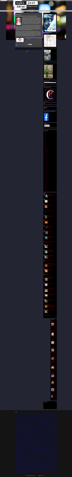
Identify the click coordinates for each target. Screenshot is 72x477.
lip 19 (46, 167)
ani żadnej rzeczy (48, 463)
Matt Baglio (37, 450)
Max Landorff (53, 450)
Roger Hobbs (30, 456)
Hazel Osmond (30, 439)
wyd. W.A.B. (40, 470)
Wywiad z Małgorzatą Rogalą (19, 463)
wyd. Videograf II (34, 470)
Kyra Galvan (26, 446)
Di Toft (52, 435)
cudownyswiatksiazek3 (48, 236)
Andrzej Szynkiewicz (31, 431)
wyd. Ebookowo (36, 466)
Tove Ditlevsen (37, 460)
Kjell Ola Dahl (22, 445)
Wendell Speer (37, 461)
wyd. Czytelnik (21, 466)
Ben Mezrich (43, 433)
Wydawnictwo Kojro (20, 462)
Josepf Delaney (30, 443)
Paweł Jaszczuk (16, 454)
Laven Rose (37, 446)
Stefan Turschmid (37, 458)
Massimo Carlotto (27, 450)
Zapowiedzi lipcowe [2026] (55, 396)
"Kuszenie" (37, 418)
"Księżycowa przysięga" (28, 418)
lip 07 (46, 178)
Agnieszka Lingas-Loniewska (43, 429)
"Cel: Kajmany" (19, 413)
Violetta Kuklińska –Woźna (17, 461)
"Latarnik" (44, 418)
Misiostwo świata (38, 452)
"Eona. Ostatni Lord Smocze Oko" (52, 415)
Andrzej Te (34, 431)
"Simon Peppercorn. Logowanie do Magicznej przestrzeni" (29, 422)
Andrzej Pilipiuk (28, 431)
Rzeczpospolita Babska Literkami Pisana (50, 456)
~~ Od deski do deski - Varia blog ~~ (49, 255)
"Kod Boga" (23, 417)
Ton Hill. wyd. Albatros (34, 460)
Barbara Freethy (27, 433)
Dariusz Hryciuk (35, 435)
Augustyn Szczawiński (21, 433)
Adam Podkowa (54, 428)
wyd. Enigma (42, 466)
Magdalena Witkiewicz (19, 448)
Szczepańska (17, 459)
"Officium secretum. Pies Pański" (37, 420)
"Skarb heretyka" (39, 422)
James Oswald (40, 441)
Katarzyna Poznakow (55, 444)
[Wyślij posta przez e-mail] (27, 44)
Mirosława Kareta (35, 452)
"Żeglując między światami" (26, 428)
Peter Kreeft (44, 454)
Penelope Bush (39, 454)
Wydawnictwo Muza (30, 462)
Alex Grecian (25, 430)
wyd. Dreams (34, 466)
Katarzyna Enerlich (37, 444)
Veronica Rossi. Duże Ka (54, 460)
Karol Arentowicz (55, 443)
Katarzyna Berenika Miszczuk (27, 444)
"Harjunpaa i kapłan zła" (54, 416)
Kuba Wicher (23, 446)
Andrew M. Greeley (18, 431)
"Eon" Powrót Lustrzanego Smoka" (39, 415)
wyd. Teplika (19, 470)
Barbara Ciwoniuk (24, 433)
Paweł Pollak (30, 454)
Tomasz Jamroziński (18, 460)
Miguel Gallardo (19, 452)
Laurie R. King (34, 446)
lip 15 (46, 170)
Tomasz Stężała (30, 460)
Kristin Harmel (39, 445)
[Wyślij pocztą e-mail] (28, 44)
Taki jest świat (46, 108)
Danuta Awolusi (19, 435)
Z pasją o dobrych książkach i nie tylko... (53, 322)
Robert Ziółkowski (24, 456)
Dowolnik (52, 365)
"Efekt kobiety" (27, 415)
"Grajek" (45, 416)
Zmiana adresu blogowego (50, 294)
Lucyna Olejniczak (21, 447)
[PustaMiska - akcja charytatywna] (48, 103)
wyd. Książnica (52, 467)
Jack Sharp (29, 441)
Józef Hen (47, 443)
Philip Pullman (46, 454)
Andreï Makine (21, 431)
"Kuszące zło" (39, 418)
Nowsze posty (18, 48)
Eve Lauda (20, 437)
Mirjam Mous (29, 452)
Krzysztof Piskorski (20, 446)
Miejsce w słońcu (16, 452)
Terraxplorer (36, 475)
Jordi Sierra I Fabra (27, 443)
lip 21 (46, 165)
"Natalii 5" (44, 419)
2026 (45, 131)
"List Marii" (48, 418)
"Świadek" (19, 428)
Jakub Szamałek (34, 441)
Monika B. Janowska (47, 452)
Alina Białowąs (33, 430)
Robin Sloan (28, 456)
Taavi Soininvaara (20, 459)
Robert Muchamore (18, 456)
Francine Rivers (52, 437)
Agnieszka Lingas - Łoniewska (36, 429)
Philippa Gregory (51, 454)
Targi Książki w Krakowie (45, 459)
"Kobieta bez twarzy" (19, 417)
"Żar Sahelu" (23, 428)
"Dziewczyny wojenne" (19, 415)
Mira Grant (27, 452)
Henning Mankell (39, 439)
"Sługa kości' (16, 424)
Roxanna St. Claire (38, 456)
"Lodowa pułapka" (51, 418)
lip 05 (46, 179)
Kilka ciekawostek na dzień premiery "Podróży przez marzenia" (51, 227)
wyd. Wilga (53, 470)
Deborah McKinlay (48, 435)
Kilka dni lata (16, 445)
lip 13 (46, 172)
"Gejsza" (29, 416)
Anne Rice (24, 432)
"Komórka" (25, 417)
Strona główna (29, 48)
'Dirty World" (37, 428)
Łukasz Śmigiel (28, 472)
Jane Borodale (55, 441)
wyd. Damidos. (27, 466)
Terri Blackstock (54, 459)
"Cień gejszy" (48, 413)
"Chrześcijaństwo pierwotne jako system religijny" (35, 413)
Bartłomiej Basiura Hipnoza (32, 433)
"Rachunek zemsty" (32, 421)
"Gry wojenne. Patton (48, 416)
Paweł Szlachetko (33, 454)
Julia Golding (39, 443)
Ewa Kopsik (28, 437)
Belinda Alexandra (39, 433)
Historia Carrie (44, 439)
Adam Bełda (52, 428)
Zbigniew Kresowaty (31, 463)
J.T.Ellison (16, 441)
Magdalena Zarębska (24, 448)
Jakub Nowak (32, 441)
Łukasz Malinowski (21, 472)
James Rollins (43, 441)
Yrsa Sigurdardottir (24, 463)
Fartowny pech (39, 437)
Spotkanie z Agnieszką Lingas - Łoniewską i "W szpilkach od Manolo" (30, 458)
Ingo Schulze (54, 439)
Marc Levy (35, 448)
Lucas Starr (18, 447)
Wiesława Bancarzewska (49, 461)
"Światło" (21, 428)
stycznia (46, 189)
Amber (45, 430)
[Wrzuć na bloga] (29, 44)
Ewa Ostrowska (33, 437)
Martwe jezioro (21, 450)
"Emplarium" (35, 415)
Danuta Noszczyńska (22, 435)
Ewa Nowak (30, 437)
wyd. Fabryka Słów (50, 466)
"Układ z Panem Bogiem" (50, 424)
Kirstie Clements (19, 445)
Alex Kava (28, 430)
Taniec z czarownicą (30, 459)
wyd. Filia (56, 466)
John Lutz (20, 443)
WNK (24, 461)
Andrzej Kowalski (24, 431)
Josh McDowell (36, 443)
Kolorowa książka (52, 380)
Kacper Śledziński (52, 443)
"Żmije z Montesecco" (31, 428)
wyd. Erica (45, 466)
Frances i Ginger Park (46, 437)
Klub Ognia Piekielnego (28, 445)
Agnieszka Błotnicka (19, 429)
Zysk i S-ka (46, 463)
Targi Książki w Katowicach (40, 459)
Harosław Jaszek (27, 439)
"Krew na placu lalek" (44, 417)
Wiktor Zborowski (53, 461)
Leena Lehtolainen (42, 446)
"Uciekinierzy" (47, 424)
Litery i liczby (18, 14)
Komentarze (46, 126)
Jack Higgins (27, 441)
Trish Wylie (39, 460)
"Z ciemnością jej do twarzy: (45, 426)
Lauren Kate (31, 446)
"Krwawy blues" (52, 417)
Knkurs (30, 445)
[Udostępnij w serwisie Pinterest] (31, 44)
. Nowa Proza (39, 428)
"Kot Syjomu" (41, 417)
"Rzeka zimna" (43, 421)
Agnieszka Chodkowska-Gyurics (24, 429)
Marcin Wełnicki (46, 448)
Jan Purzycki (50, 441)
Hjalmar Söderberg (47, 439)
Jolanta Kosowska (23, 443)
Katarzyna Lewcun (44, 444)
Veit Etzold (51, 460)
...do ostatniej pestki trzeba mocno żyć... (50, 309)
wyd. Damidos (24, 466)
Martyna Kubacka (23, 450)
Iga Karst (50, 439)
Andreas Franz (54, 430)
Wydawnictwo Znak (48, 462)
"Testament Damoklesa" (38, 424)
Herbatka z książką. (47, 304)
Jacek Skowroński (24, 441)
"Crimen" (50, 413)
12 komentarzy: (24, 44)
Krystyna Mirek (55, 445)
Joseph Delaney (33, 443)
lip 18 (46, 168)
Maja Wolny (33, 448)
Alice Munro (30, 430)
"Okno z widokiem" (49, 420)
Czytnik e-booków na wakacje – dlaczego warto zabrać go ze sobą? (51, 217)
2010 (45, 190)
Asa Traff (18, 433)
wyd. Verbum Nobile (27, 470)
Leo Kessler (55, 446)
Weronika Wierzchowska (41, 461)
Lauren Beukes (29, 446)
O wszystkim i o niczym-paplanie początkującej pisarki (49, 277)
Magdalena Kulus (49, 447)
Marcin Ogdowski (40, 448)
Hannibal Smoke (23, 439)
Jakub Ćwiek (37, 441)
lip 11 (46, 174)
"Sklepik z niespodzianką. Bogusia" (44, 422)
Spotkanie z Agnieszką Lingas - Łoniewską (19, 458)
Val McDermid (49, 460)
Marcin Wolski (49, 448)
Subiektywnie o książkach (48, 194)
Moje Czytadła (46, 274)
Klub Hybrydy (24, 445)
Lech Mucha (39, 446)
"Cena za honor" (25, 413)
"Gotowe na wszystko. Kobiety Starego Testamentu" (37, 416)
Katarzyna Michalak (48, 444)
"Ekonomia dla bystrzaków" (31, 415)
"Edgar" (25, 415)
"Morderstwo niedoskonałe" (24, 419)
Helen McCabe (36, 439)
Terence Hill (52, 459)
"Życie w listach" (34, 428)
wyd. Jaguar (39, 467)
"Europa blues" (19, 416)
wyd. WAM (45, 470)
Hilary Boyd (42, 439)
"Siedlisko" (23, 422)
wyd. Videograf (30, 470)
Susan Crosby (45, 458)
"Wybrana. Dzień (21, 426)
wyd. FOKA (47, 466)
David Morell (43, 435)
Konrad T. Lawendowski (33, 445)
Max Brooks (51, 450)
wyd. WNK (48, 470)
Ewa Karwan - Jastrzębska (23, 437)
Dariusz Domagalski (32, 435)
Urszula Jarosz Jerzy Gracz (45, 460)
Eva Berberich (17, 437)
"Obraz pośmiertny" (33, 420)
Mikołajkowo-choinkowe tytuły (23, 452)
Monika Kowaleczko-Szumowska (52, 452)
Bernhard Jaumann (52, 433)
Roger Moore (32, 456)
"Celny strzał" (22, 413)
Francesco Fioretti (49, 437)
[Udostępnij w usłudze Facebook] (30, 44)
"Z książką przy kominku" (50, 426)
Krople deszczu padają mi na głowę (47, 445)
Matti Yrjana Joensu (39, 450)
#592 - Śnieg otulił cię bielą (50, 310)
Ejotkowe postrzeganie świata (53, 348)
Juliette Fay (42, 443)
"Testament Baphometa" (34, 424)
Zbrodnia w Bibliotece (40, 463)
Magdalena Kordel (45, 447)
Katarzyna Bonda (32, 444)
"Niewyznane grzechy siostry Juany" (28, 420)
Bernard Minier (48, 433)
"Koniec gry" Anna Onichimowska (31, 417)
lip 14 (46, 171)
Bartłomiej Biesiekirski (36, 433)
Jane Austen (53, 441)
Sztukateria (26, 38)
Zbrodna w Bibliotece (35, 463)
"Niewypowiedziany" (23, 420)
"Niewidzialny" (20, 420)
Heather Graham (33, 439)
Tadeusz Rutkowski (24, 459)
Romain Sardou (35, 456)
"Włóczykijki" (37, 426)
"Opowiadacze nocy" (53, 420)
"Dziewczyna (16, 415)
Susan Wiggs (48, 458)
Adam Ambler (49, 428)
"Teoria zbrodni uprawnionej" (29, 424)
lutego (46, 188)
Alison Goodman (36, 430)
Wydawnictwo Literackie (24, 462)
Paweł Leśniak (20, 454)
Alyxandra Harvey (43, 430)
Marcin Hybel (37, 448)
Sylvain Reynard (53, 458)
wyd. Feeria (53, 466)
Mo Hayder (41, 452)
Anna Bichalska (39, 431)
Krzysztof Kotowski (16, 446)
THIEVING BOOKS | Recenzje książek (52, 340)
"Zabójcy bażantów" (55, 426)
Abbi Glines (47, 428)
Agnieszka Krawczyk (30, 429)
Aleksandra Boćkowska (18, 430)
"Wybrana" (18, 426)
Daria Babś (25, 435)
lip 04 (46, 180)
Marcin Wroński (51, 448)
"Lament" (42, 418)
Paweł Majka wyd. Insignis (23, 454)
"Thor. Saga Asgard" (43, 424)
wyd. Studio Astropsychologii (33, 38)
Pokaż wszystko (54, 317)
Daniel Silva (16, 435)
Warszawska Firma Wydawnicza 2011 (32, 461)
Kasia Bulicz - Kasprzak (21, 444)
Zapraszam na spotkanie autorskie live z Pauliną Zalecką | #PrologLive (51, 196)
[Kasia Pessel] (46, 120)
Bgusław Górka (55, 433)
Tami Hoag (27, 459)
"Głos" (50, 416)
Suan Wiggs (43, 458)
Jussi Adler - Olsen (44, 443)
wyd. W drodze (37, 470)
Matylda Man (42, 450)
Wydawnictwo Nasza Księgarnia (35, 462)
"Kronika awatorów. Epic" (49, 417)
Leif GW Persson (45, 446)
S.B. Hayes (55, 456)
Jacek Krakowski (20, 441)
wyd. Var (24, 470)
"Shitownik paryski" (20, 422)
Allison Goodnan (39, 430)
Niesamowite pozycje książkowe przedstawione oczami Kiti (53, 372)
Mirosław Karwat (32, 452)
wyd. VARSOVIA (21, 470)
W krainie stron (47, 215)
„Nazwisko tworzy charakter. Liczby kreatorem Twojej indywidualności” (25, 45)
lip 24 (46, 162)
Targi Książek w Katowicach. (35, 459)
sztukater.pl (34, 45)
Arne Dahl (45, 432)
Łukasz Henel (18, 472)
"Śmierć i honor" (16, 428)
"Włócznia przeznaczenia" (30, 426)
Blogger (45, 475)
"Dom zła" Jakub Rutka (50, 205)
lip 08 (46, 177)
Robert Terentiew (21, 456)
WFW (23, 461)
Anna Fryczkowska (54, 431)
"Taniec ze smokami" (20, 424)
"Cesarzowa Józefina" (29, 413)
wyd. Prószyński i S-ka (19, 469)
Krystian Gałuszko (51, 445)
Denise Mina (51, 435)
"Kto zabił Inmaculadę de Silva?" (33, 418)
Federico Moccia (42, 437)
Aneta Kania (36, 431)
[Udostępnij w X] (30, 44)
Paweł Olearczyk (27, 454)
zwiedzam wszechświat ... (53, 394)
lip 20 (46, 166)
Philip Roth (49, 454)
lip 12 (46, 173)
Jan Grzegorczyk (47, 441)
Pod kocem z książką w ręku (53, 387)
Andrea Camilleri (51, 430)
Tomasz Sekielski (27, 460)
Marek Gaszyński (54, 448)
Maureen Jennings (48, 450)
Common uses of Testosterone (48, 315)
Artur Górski (54, 432)
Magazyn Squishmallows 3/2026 (51, 200)
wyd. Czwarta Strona (17, 466)
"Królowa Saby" (20, 418)
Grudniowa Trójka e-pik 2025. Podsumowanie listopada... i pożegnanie (51, 251)
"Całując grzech (16, 413)
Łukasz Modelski (25, 472)
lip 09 (46, 176)
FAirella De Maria (36, 437)
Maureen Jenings (45, 450)
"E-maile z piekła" (23, 415)
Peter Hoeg (42, 454)
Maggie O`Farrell (27, 448)
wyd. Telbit (16, 470)
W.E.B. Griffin (21, 461)
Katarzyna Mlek (51, 444)
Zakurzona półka (47, 199)
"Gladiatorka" (31, 416)
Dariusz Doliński (28, 435)
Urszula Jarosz (41, 460)
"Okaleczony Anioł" (45, 420)
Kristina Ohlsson (42, 445)
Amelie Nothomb (47, 430)
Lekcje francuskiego (49, 446)
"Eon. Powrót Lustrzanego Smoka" (46, 415)
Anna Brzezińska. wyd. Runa (42, 431)
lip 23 (46, 163)
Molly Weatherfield (43, 452)
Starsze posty (40, 48)
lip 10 (46, 175)
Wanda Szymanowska (27, 461)
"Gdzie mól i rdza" (26, 416)
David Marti (41, 435)
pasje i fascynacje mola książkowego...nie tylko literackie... (53, 331)
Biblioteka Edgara (47, 225)
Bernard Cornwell (45, 433)
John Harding (18, 443)
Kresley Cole (37, 445)
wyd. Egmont (39, 466)
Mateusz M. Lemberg (31, 450)
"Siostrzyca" (36, 422)
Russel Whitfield (45, 456)
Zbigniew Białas (28, 463)
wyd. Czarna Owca (51, 465)
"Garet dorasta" (22, 416)
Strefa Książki (46, 220)
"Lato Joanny (46, 418)
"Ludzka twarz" (54, 418)
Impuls (52, 439)
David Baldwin (38, 435)
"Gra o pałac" (43, 416)
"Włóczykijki (34, 426)
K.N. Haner (49, 443)
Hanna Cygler (20, 439)
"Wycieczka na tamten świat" (25, 426)
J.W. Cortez (18, 441)
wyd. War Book (50, 470)
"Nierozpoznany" (17, 420)
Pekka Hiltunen (36, 454)
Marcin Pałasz (43, 448)
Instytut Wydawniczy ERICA (32, 440)
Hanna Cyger (18, 439)
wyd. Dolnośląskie (31, 466)
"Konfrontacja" (27, 417)
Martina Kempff (18, 450)
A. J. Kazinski (41, 428)
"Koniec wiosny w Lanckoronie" (37, 417)
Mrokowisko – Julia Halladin (48, 242)
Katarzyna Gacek (40, 444)
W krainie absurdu (47, 299)
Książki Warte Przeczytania (53, 356)
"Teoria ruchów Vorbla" (24, 424)
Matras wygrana (34, 450)
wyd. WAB (42, 470)
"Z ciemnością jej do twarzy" (40, 426)
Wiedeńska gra (45, 461)
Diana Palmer (54, 435)
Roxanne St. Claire (42, 456)
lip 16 (46, 169)
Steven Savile (40, 458)
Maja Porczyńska (30, 448)
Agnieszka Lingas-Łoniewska (49, 429)
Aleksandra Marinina (22, 430)
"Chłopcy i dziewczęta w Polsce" (43, 413)
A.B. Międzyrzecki (44, 428)
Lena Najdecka (52, 446)
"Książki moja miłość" (24, 418)
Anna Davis (51, 431)
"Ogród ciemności (41, 420)
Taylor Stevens (49, 459)
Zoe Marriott (44, 463)
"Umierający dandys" (55, 424)
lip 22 (46, 164)
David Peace (45, 435)
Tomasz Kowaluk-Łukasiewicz (23, 460)
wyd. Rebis (27, 469)
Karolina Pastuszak (17, 444)
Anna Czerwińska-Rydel (47, 431)
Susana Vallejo (50, 458)
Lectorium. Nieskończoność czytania (49, 260)
